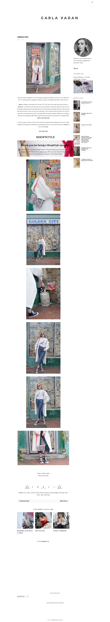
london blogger (54, 492)
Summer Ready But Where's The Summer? (86, 149)
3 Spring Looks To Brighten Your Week (87, 160)
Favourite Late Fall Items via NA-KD (87, 102)
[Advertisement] (55, 11)
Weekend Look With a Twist (25, 532)
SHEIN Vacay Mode (86, 125)
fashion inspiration (45, 492)
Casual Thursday (60, 531)
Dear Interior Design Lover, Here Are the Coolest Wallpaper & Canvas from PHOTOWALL (86, 139)
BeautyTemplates (59, 620)
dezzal (37, 492)
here (46, 127)
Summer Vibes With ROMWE (86, 114)
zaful (42, 495)
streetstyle (61, 492)
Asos (24, 492)
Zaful (65, 124)
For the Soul (40, 531)
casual (28, 492)
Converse (32, 492)
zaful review (47, 495)
